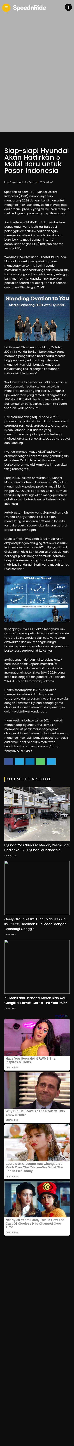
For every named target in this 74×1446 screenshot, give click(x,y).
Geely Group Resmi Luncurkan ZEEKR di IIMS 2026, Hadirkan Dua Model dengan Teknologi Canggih (35, 924)
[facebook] (8, 761)
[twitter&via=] (19, 761)
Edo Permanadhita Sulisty (20, 182)
